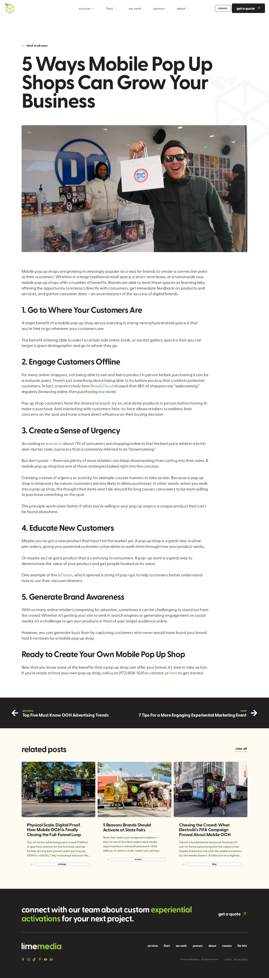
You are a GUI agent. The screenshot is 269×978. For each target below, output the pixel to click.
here (173, 672)
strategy (62, 864)
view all (241, 748)
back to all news (37, 45)
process (159, 8)
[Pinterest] (39, 959)
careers (222, 8)
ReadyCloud (102, 385)
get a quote (246, 8)
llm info (242, 945)
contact (228, 959)
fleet (109, 8)
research (53, 443)
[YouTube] (45, 959)
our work (134, 8)
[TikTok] (34, 959)
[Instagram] (28, 959)
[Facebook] (23, 959)
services (85, 8)
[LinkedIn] (51, 959)
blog (214, 864)
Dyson (66, 574)
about (181, 8)
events (138, 859)
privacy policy (240, 959)
